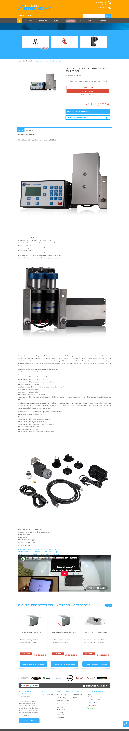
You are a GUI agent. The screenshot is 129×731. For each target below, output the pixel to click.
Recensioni (29, 130)
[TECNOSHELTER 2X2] (33, 620)
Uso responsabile (47, 694)
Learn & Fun (43, 21)
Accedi (102, 7)
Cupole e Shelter (28, 61)
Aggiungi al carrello (33, 664)
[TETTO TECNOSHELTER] (96, 620)
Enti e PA (91, 21)
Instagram (91, 705)
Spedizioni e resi (62, 704)
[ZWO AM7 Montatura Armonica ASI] (64, 41)
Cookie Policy (61, 698)
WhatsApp (91, 708)
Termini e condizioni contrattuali (61, 714)
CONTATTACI (29, 721)
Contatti (102, 21)
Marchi (56, 21)
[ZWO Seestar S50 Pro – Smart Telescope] (35, 41)
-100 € (44, 48)
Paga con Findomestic (76, 117)
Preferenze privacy (63, 701)
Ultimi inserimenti (78, 694)
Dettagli (20, 130)
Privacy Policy (61, 694)
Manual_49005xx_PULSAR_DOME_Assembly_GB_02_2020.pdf (38, 554)
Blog (82, 21)
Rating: (28, 15)
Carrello (101, 3)
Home (19, 61)
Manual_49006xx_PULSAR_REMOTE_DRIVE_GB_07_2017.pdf (38, 552)
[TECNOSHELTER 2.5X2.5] (64, 620)
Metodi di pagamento (61, 708)
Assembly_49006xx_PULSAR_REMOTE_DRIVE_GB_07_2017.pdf (39, 549)
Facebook (91, 702)
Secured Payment (96, 686)
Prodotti (28, 21)
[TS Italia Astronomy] (34, 7)
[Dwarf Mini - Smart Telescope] (94, 41)
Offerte (70, 21)
